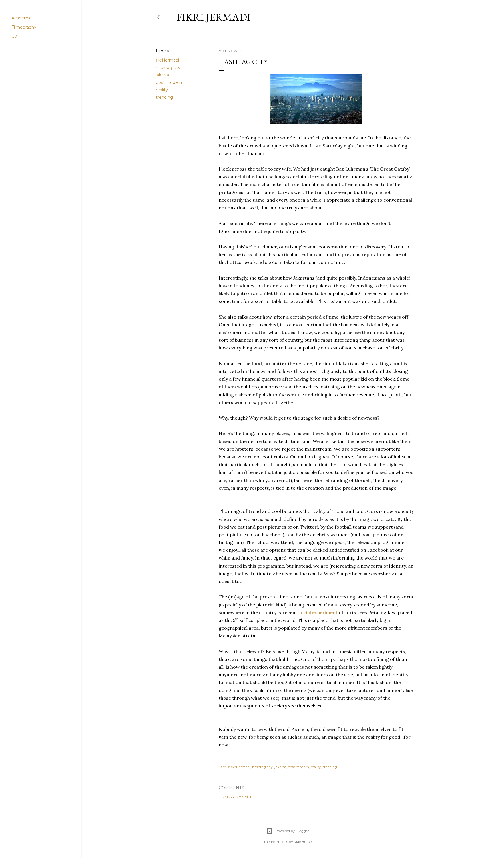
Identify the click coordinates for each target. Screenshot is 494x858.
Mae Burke (303, 841)
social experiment (318, 612)
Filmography (23, 27)
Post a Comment (235, 796)
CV (14, 36)
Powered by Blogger (292, 831)
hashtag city (168, 67)
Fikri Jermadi (213, 17)
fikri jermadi (167, 60)
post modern (169, 82)
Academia (21, 18)
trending (164, 97)
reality (162, 89)
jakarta (162, 75)
